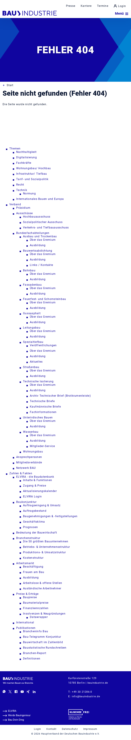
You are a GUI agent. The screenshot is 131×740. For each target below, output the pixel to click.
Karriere (86, 5)
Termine (102, 5)
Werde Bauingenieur (19, 715)
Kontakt (51, 729)
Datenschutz (70, 729)
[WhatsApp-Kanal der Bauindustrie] (4, 691)
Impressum (90, 729)
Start (10, 85)
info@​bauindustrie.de (86, 696)
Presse (70, 5)
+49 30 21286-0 (82, 691)
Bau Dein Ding (16, 719)
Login (122, 6)
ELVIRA (12, 710)
